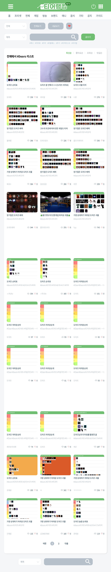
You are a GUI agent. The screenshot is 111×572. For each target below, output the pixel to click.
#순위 (25, 88)
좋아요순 (79, 52)
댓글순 (99, 52)
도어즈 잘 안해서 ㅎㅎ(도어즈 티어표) (54, 85)
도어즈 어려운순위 (81, 281)
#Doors (81, 285)
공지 (89, 16)
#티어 (33, 88)
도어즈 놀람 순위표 (81, 521)
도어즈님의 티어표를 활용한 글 (85, 434)
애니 (64, 16)
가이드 (99, 16)
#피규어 (54, 88)
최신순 (69, 52)
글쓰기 (88, 36)
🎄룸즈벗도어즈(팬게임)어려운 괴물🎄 (55, 215)
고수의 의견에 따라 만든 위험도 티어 (54, 128)
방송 (45, 16)
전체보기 (37, 26)
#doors (9, 88)
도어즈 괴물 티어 (80, 85)
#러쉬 (20, 88)
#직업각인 (94, 285)
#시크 (29, 88)
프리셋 (18, 16)
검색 (74, 37)
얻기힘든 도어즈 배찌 (15, 128)
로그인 (93, 6)
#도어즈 (15, 88)
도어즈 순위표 (12, 85)
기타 (81, 16)
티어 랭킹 (52, 6)
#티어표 (101, 285)
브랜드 (54, 16)
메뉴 (101, 6)
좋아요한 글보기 (69, 26)
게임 (36, 16)
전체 (27, 16)
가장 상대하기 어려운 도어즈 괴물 (19, 171)
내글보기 (56, 26)
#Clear (76, 285)
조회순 (90, 52)
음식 (72, 16)
